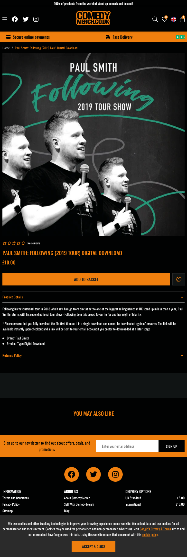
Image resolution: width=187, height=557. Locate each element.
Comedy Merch (93, 19)
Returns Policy (12, 355)
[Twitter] (25, 19)
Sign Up (171, 446)
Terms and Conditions (15, 497)
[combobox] (155, 19)
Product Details (12, 296)
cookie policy (150, 534)
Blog (66, 510)
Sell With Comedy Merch (79, 504)
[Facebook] (15, 19)
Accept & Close (93, 546)
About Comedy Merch (77, 497)
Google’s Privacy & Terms (155, 528)
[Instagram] (36, 19)
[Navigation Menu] (4, 19)
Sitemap (7, 510)
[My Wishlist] (164, 19)
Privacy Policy (10, 504)
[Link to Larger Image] (93, 144)
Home (6, 47)
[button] (182, 19)
